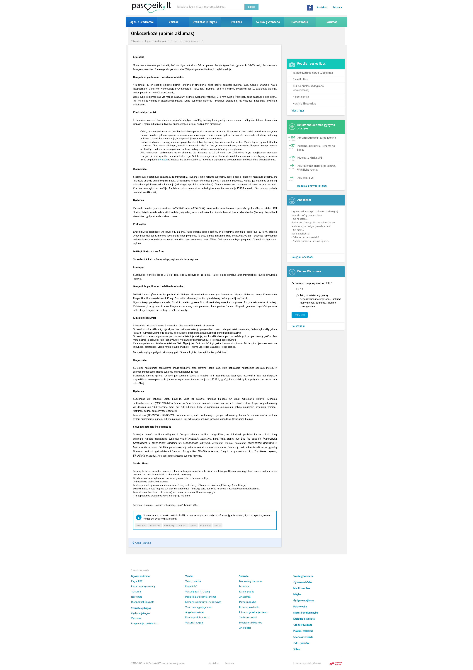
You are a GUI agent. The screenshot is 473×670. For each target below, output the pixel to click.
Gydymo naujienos (303, 600)
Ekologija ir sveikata (304, 619)
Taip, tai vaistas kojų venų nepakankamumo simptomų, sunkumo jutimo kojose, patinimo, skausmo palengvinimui (320, 301)
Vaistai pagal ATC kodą (197, 591)
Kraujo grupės (246, 591)
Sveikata (236, 22)
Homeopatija (299, 22)
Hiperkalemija (300, 96)
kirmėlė (182, 525)
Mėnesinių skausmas (250, 581)
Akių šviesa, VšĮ (305, 178)
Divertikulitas (300, 79)
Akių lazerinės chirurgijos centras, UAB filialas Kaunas (316, 168)
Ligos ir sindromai (142, 22)
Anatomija (245, 597)
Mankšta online (301, 588)
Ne (301, 288)
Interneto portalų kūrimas (307, 663)
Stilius (296, 649)
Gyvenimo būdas (302, 582)
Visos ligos (298, 110)
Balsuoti (300, 315)
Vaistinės (136, 618)
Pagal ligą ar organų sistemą (200, 597)
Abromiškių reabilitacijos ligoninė (316, 138)
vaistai (218, 525)
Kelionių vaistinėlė (249, 607)
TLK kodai (136, 591)
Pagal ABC (136, 581)
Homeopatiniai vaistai (197, 617)
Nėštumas (136, 597)
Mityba (297, 594)
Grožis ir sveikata (302, 625)
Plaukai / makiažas (303, 631)
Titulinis (135, 41)
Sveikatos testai (248, 617)
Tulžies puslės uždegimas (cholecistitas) (308, 88)
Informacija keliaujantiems (253, 612)
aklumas (141, 525)
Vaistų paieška (193, 581)
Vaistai (173, 22)
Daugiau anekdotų (302, 257)
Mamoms (244, 586)
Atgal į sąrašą (142, 542)
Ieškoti (251, 7)
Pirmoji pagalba (247, 602)
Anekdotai (245, 628)
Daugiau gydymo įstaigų (312, 186)
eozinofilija (169, 525)
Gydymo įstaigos (140, 613)
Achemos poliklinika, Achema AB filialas (316, 148)
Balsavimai (298, 326)
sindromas (205, 525)
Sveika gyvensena (268, 22)
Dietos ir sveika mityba (305, 612)
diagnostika (155, 525)
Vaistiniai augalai (194, 622)
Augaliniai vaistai (194, 612)
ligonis (193, 525)
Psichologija (300, 606)
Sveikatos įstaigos (205, 22)
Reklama (337, 7)
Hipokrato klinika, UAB (310, 158)
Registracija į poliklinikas (144, 623)
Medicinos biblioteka (250, 622)
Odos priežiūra (301, 643)
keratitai (162, 159)
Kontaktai (322, 7)
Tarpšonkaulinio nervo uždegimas (312, 72)
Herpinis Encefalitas (304, 103)
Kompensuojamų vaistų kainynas (203, 602)
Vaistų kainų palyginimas (198, 607)
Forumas (331, 22)
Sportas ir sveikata (303, 637)
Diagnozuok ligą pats (142, 602)
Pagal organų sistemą (143, 586)
